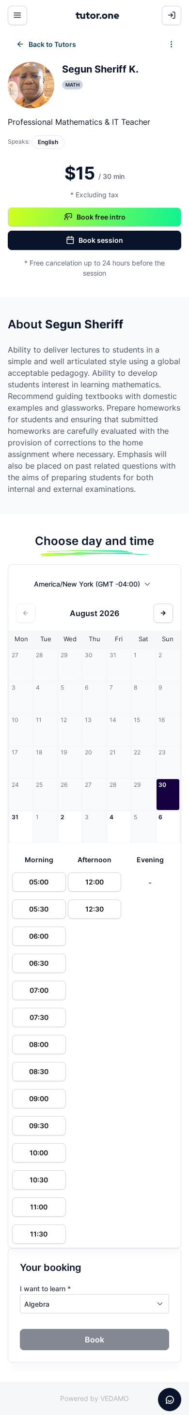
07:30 (39, 1017)
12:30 (94, 909)
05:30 (38, 909)
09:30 (38, 1125)
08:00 (38, 1044)
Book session (101, 240)
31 (15, 817)
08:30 (38, 1071)
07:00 (39, 990)
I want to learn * (45, 1288)
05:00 (38, 882)
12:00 (94, 882)
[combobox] (95, 586)
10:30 (39, 1180)
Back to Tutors (52, 44)
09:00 (38, 1098)
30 (162, 784)
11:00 (38, 1207)
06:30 (38, 963)
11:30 (38, 1234)
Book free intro (101, 217)
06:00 (38, 936)
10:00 (39, 1153)
